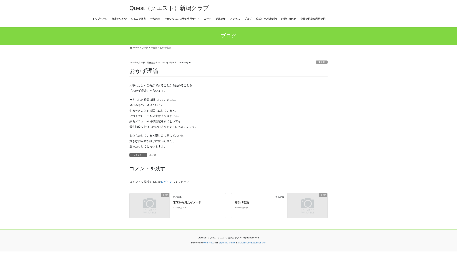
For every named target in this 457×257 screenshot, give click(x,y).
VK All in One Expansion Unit (252, 242)
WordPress (208, 242)
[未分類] (149, 205)
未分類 (321, 62)
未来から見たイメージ (187, 202)
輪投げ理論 (242, 202)
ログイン (166, 181)
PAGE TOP (444, 246)
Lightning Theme (227, 242)
